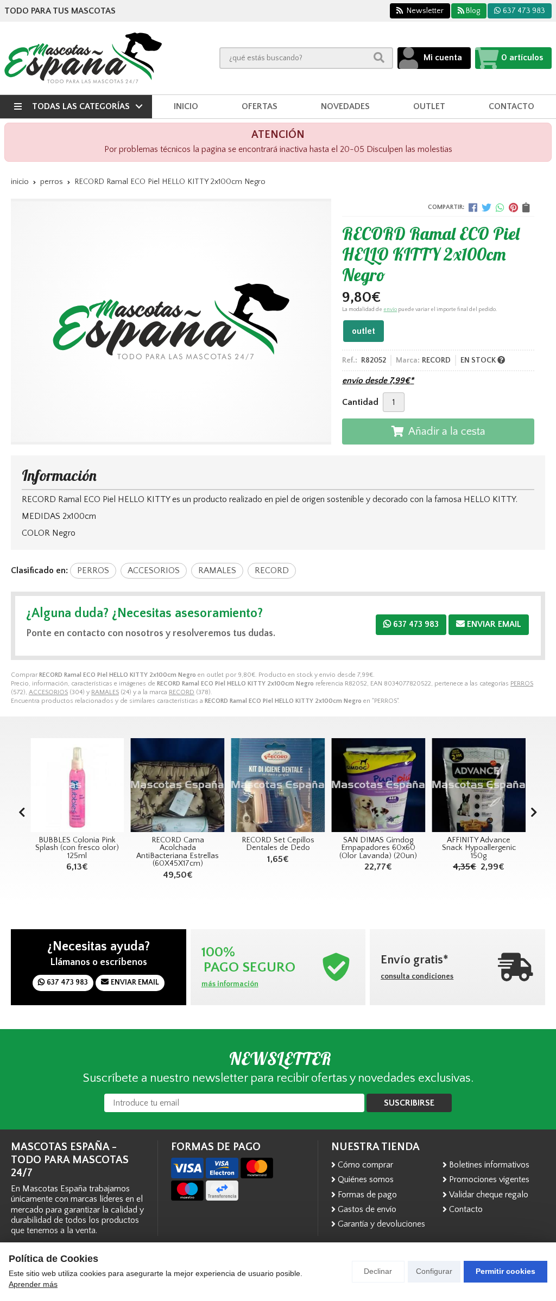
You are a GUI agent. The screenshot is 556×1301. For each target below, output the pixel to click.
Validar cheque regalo (488, 1195)
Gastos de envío (367, 1209)
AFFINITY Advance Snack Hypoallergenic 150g (444, 848)
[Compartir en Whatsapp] (500, 207)
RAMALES (105, 692)
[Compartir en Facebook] (473, 207)
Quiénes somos (366, 1179)
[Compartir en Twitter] (486, 207)
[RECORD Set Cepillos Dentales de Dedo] (243, 785)
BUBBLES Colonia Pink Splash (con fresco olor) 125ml (42, 848)
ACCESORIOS (48, 692)
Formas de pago (367, 1195)
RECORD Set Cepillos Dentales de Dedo (243, 844)
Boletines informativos (489, 1165)
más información (229, 984)
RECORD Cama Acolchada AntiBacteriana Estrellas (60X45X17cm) (143, 852)
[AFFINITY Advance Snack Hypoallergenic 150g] (444, 785)
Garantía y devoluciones (381, 1224)
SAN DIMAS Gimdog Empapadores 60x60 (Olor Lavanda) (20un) (343, 848)
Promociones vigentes (489, 1179)
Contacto (466, 1209)
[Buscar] (379, 58)
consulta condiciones (417, 976)
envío (390, 310)
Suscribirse (409, 1103)
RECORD (181, 692)
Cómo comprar (365, 1165)
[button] (534, 813)
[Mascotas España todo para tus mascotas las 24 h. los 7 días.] (83, 58)
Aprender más (33, 1284)
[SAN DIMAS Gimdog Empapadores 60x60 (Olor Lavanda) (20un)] (343, 785)
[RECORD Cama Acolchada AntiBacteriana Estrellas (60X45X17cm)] (143, 785)
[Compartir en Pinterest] (513, 207)
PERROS (521, 683)
